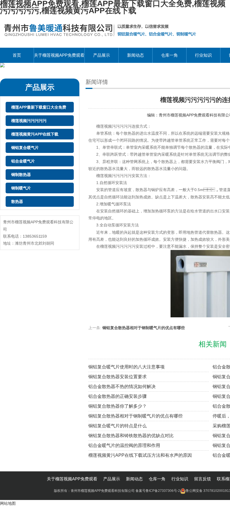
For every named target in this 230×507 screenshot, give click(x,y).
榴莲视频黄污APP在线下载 (34, 134)
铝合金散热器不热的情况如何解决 (122, 386)
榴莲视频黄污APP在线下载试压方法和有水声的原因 (140, 455)
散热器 (17, 201)
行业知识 (203, 55)
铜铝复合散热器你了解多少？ (117, 406)
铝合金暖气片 (23, 161)
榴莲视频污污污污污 (29, 120)
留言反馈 (202, 478)
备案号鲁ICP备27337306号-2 (157, 491)
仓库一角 (169, 55)
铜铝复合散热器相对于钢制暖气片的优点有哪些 (143, 327)
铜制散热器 (21, 174)
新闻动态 (135, 55)
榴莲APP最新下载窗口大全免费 (38, 107)
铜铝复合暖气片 (25, 147)
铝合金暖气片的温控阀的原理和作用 (124, 445)
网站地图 (8, 503)
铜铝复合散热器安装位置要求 (117, 376)
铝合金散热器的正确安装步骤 (117, 396)
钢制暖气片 (21, 188)
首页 (17, 55)
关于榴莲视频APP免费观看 (59, 55)
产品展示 (101, 55)
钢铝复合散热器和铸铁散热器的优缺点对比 (131, 435)
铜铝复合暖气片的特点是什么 (117, 425)
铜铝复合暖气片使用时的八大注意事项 (126, 366)
